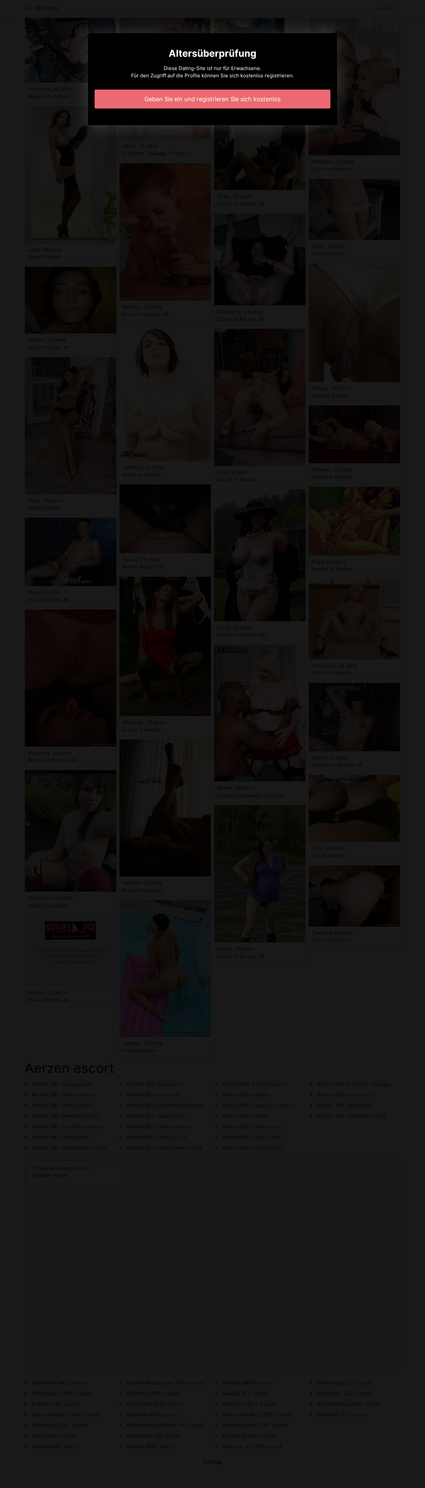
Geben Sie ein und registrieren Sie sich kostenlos (212, 99)
